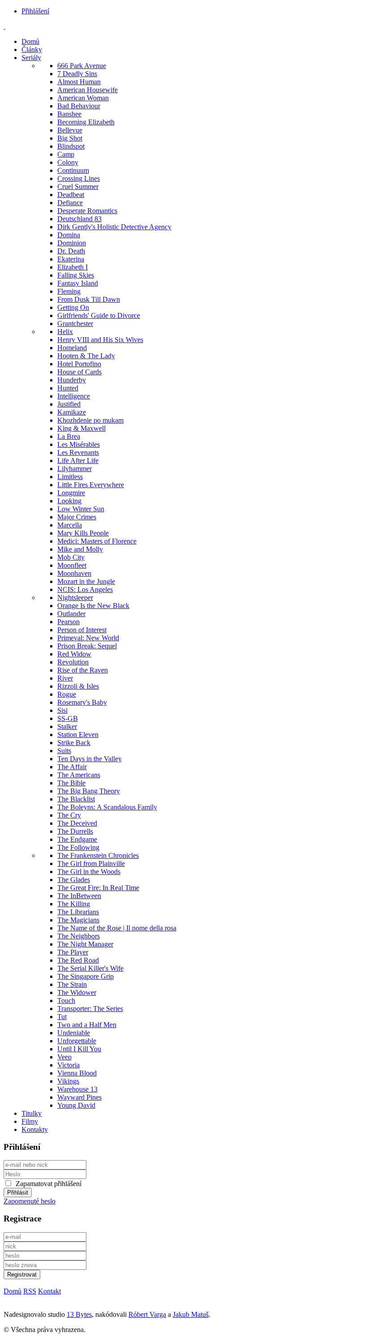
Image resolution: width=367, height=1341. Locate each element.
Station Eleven (77, 734)
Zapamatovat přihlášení (48, 1183)
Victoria (68, 1065)
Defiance (70, 202)
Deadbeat (70, 194)
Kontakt (49, 1291)
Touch (66, 1000)
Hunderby (71, 380)
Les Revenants (78, 452)
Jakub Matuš (191, 1314)
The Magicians (78, 920)
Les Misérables (78, 444)
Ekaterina (70, 259)
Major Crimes (76, 517)
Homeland (72, 347)
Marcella (69, 525)
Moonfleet (71, 565)
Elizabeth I (72, 267)
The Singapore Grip (85, 976)
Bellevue (69, 130)
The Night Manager (85, 944)
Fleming (69, 291)
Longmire (71, 493)
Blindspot (71, 146)
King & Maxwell (81, 428)
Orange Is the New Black (93, 605)
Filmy (29, 1121)
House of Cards (79, 372)
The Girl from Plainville (91, 863)
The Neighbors (78, 936)
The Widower (76, 992)
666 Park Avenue (81, 65)
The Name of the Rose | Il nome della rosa (116, 928)
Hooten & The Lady (86, 356)
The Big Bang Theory (88, 791)
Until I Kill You (79, 1049)
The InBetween (79, 896)
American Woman (83, 98)
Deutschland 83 (79, 219)
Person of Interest (82, 630)
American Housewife (87, 90)
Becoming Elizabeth (86, 122)
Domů (30, 41)
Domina (68, 235)
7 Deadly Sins (77, 73)
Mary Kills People (83, 533)
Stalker (67, 726)
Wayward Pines (79, 1097)
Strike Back (73, 742)
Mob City (71, 557)
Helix (65, 331)
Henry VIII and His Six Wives (100, 339)
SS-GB (67, 718)
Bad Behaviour (78, 106)
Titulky (31, 1113)
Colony (67, 162)
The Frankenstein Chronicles (98, 855)
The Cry (69, 815)
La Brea (68, 436)
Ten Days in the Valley (89, 759)
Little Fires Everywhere (90, 484)
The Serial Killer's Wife (90, 968)
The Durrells (75, 831)
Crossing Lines (78, 178)
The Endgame (77, 839)
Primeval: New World (88, 638)
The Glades (73, 879)
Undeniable (73, 1033)
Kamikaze (71, 412)
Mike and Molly (80, 549)
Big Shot (69, 138)
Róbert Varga (147, 1314)
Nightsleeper (75, 597)
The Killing (73, 904)
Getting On (73, 307)
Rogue (66, 694)
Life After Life (77, 460)
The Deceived (77, 823)
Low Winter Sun (80, 509)
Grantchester (75, 323)
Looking (69, 501)
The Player (72, 952)
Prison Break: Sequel (87, 646)
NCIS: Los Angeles (85, 589)
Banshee (69, 114)
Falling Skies (75, 275)
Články (31, 49)
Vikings (68, 1081)
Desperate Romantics (87, 210)
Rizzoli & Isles (78, 686)
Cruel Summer (77, 186)
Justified (69, 404)
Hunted (67, 388)
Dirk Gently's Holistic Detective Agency (114, 227)
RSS (29, 1291)
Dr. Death (71, 251)
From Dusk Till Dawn (88, 299)
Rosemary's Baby (82, 702)
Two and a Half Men (86, 1024)
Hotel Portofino (79, 364)
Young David (76, 1105)
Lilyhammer (74, 468)
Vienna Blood (77, 1073)
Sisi (62, 710)
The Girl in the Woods (88, 871)
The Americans (78, 775)
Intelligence (73, 396)
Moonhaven (74, 573)
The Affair (72, 767)
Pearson (68, 622)
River (65, 678)
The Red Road (78, 960)
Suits (64, 750)
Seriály (31, 57)
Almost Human (79, 82)
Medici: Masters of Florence (97, 541)
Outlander (71, 613)
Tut (62, 1016)
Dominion (71, 243)
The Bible (71, 783)
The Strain (72, 984)
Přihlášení (35, 11)
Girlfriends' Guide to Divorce (98, 315)
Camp (65, 154)
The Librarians (78, 912)
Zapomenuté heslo (29, 1201)
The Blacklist (76, 799)
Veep (64, 1057)
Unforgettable (76, 1041)
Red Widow (74, 654)
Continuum (73, 170)
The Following (78, 847)
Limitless (70, 476)
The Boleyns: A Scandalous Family (107, 807)
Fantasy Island (77, 283)
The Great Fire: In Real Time (98, 887)
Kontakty (34, 1129)
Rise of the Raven (82, 670)
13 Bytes (79, 1314)
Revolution (73, 662)
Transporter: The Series (90, 1008)
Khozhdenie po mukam (90, 420)
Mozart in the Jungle (86, 581)
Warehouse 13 (77, 1089)
